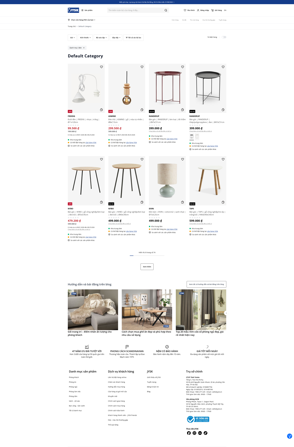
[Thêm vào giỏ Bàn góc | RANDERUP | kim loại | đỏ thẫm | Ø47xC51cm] (182, 109)
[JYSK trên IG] (194, 433)
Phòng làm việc (75, 391)
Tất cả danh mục (75, 410)
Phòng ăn (72, 382)
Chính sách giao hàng (116, 401)
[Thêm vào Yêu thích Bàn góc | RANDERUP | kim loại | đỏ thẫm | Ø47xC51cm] (182, 67)
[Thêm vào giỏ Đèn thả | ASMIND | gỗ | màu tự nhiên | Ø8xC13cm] (142, 109)
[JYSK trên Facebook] (189, 433)
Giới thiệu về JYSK (154, 377)
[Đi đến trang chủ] (73, 10)
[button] (68, 313)
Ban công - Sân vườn (77, 406)
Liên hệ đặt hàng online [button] (117, 377)
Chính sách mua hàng (116, 406)
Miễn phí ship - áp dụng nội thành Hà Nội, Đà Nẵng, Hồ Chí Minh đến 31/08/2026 (146, 2)
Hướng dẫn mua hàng (116, 387)
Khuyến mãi (112, 396)
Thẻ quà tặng (113, 425)
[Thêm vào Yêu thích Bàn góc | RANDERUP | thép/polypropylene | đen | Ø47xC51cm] (223, 67)
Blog (148, 391)
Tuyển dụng (151, 382)
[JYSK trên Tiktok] (205, 433)
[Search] (166, 10)
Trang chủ (72, 26)
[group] (93, 313)
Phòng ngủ (73, 387)
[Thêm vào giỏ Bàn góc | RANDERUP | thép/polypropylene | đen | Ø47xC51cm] (223, 109)
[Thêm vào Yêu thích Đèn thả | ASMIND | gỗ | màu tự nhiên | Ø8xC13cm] (142, 67)
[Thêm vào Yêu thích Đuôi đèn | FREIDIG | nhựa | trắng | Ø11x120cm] (101, 67)
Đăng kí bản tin (153, 387)
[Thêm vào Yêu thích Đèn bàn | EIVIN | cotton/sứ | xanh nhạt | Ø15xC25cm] (182, 159)
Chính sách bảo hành (116, 410)
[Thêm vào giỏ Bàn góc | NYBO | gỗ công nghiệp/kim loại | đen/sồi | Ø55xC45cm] (101, 202)
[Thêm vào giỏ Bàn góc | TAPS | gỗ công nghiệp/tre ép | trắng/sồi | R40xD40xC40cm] (223, 202)
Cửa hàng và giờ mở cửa (117, 391)
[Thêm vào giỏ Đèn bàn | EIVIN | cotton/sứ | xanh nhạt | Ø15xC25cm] (182, 202)
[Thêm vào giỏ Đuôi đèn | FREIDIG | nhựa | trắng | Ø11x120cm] (101, 109)
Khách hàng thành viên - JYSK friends (122, 415)
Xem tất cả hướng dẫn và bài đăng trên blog (206, 284)
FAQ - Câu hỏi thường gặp (118, 420)
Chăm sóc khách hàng (116, 382)
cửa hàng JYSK (90, 142)
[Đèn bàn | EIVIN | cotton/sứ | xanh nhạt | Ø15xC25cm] (167, 180)
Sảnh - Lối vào (74, 401)
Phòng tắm (73, 396)
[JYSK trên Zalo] (200, 433)
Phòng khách (74, 377)
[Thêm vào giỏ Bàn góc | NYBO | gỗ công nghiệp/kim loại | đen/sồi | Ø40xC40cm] (142, 202)
